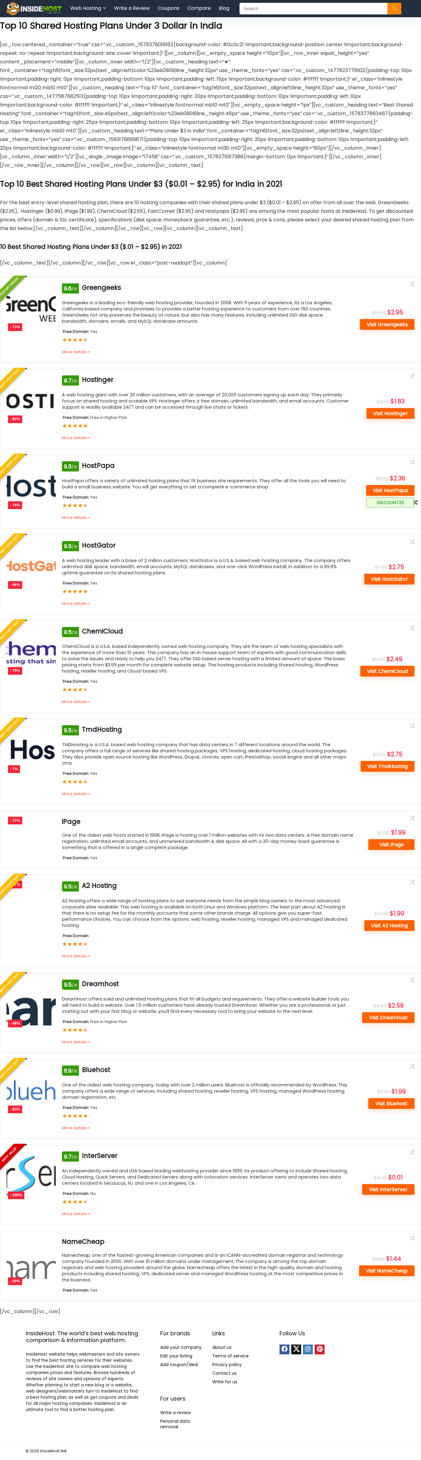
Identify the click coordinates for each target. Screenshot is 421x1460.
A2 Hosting (99, 885)
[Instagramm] (308, 1349)
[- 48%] (31, 983)
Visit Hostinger (390, 413)
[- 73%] (31, 287)
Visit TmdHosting (387, 766)
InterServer (99, 1155)
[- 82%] (31, 379)
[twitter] (296, 1349)
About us (221, 1347)
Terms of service (230, 1356)
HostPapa (98, 465)
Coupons (168, 8)
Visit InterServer (388, 1189)
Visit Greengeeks (387, 324)
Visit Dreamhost (388, 1017)
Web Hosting (85, 8)
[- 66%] (31, 545)
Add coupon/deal (179, 1364)
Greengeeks (101, 287)
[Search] (394, 8)
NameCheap (83, 1241)
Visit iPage (391, 844)
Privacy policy (227, 1364)
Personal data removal (175, 1424)
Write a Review (132, 8)
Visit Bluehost (391, 1103)
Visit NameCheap (387, 1270)
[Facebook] (284, 1349)
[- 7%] (31, 729)
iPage (71, 821)
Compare (199, 8)
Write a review (175, 1412)
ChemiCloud (102, 631)
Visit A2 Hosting (389, 925)
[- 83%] (31, 1069)
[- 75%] (31, 631)
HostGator (99, 545)
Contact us (224, 1373)
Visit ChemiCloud (387, 671)
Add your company (181, 1347)
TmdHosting (102, 729)
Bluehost (96, 1069)
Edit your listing (176, 1356)
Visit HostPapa (390, 490)
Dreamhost (100, 983)
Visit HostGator (389, 579)
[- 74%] (31, 465)
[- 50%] (31, 1241)
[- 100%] (31, 1155)
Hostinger (97, 379)
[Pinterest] (320, 1349)
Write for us (224, 1382)
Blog (224, 8)
